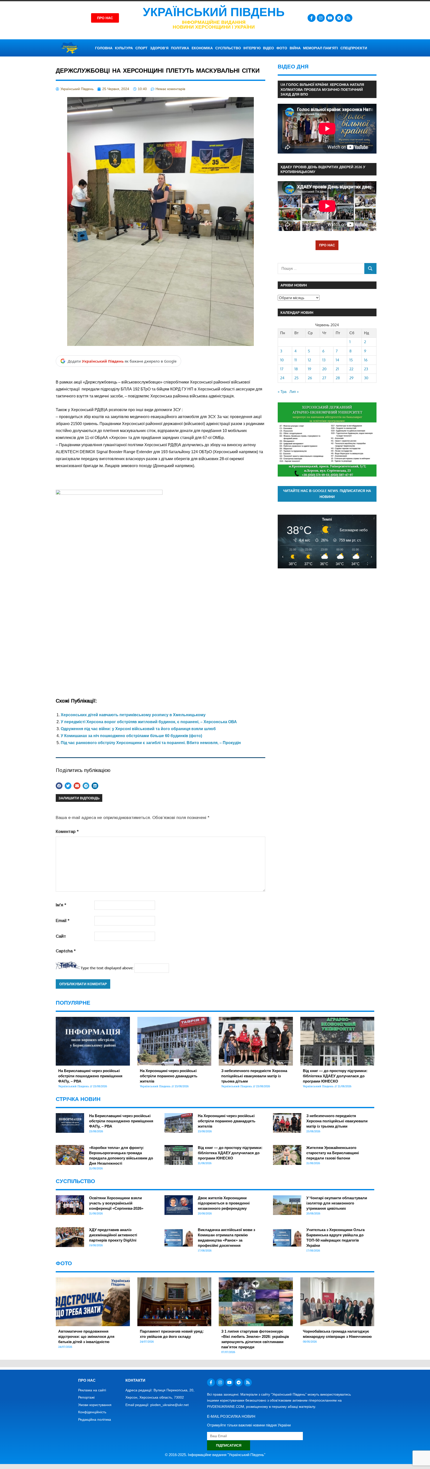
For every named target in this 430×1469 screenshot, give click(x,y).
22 (351, 369)
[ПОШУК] (370, 268)
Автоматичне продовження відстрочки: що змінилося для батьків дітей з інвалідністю (86, 1336)
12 (309, 360)
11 (295, 360)
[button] (59, 785)
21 (337, 369)
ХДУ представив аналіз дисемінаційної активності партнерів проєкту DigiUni (113, 1235)
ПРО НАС (327, 245)
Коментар (67, 831)
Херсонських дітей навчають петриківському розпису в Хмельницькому (133, 715)
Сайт (61, 936)
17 (281, 369)
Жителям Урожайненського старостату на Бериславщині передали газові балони (332, 1152)
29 (351, 378)
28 (338, 378)
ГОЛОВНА (103, 48)
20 (324, 369)
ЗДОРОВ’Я (159, 48)
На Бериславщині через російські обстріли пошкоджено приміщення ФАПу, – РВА (90, 1076)
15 (351, 360)
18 (296, 369)
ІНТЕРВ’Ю (252, 48)
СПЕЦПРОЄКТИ (353, 48)
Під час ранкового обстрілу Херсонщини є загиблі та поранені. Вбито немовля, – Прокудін (151, 743)
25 (296, 378)
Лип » (294, 391)
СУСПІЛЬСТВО (228, 48)
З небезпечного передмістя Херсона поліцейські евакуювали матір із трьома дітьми (254, 1076)
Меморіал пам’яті (320, 48)
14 (337, 360)
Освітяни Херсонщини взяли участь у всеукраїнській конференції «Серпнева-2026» (116, 1203)
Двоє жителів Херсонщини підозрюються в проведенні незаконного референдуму (224, 1203)
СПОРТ (141, 48)
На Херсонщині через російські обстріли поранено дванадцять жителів (168, 1076)
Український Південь (214, 12)
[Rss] (348, 18)
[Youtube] (330, 18)
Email (62, 920)
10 (282, 360)
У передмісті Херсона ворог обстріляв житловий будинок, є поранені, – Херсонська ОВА (149, 722)
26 (310, 378)
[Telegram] (339, 18)
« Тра (282, 391)
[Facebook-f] (312, 18)
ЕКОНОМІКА (202, 48)
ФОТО (281, 48)
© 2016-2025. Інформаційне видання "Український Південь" (215, 1455)
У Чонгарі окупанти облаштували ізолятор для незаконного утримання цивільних (336, 1203)
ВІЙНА (295, 48)
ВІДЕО (268, 48)
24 (282, 378)
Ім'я (61, 905)
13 (323, 360)
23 (366, 369)
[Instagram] (321, 18)
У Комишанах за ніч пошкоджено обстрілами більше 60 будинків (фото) (131, 736)
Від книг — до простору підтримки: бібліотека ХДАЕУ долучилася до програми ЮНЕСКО (335, 1076)
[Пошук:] (321, 268)
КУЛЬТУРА (124, 48)
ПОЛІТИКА (180, 48)
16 (366, 360)
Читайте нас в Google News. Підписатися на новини (327, 494)
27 (324, 378)
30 (366, 378)
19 (309, 369)
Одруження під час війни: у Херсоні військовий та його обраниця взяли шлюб (138, 729)
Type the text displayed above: (107, 968)
